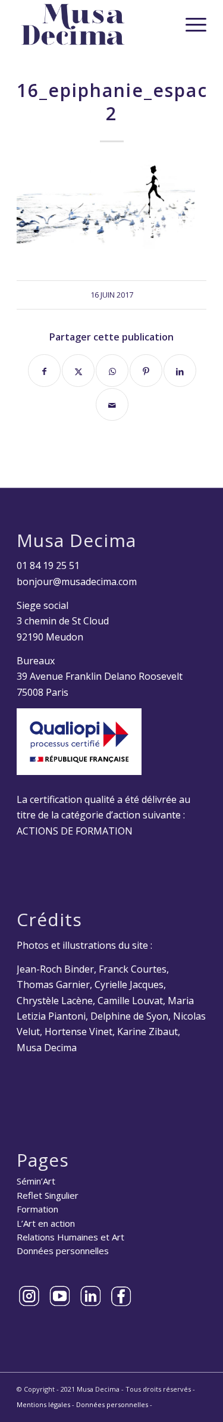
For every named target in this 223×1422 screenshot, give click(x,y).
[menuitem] (190, 24)
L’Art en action (46, 1223)
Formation (37, 1209)
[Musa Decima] (92, 24)
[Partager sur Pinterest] (146, 370)
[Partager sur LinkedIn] (180, 370)
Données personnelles (63, 1251)
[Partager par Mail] (112, 404)
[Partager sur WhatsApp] (112, 370)
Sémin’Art (36, 1181)
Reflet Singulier (47, 1195)
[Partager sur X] (78, 370)
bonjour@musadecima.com (77, 581)
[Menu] (190, 24)
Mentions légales (43, 1404)
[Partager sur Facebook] (44, 370)
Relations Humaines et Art (70, 1237)
